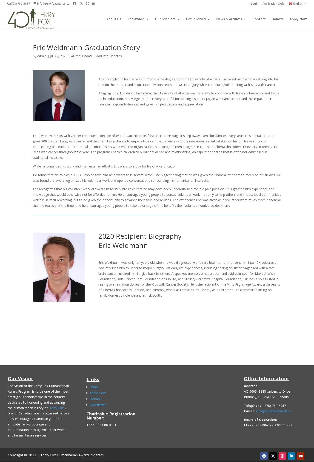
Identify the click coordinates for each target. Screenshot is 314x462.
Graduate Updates (108, 56)
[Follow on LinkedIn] (291, 456)
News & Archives (229, 19)
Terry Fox (56, 408)
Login (254, 4)
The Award (135, 19)
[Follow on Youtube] (300, 456)
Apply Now (298, 19)
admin (41, 56)
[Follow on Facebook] (264, 456)
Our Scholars (165, 19)
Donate (278, 19)
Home (94, 387)
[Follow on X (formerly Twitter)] (273, 456)
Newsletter (98, 405)
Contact (259, 19)
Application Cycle (274, 4)
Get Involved (196, 19)
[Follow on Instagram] (282, 456)
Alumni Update (82, 56)
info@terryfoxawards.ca (273, 411)
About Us (113, 19)
